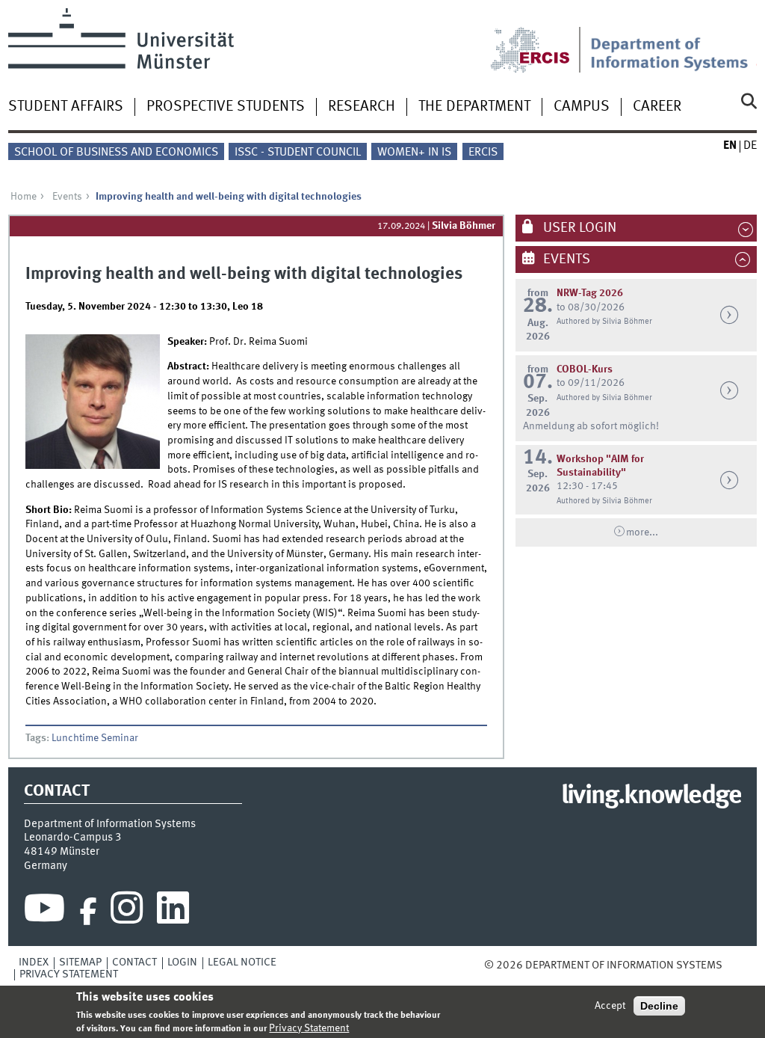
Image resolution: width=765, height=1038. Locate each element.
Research (361, 106)
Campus (582, 106)
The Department (474, 106)
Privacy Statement (68, 974)
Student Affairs (65, 106)
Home (23, 196)
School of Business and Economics (116, 153)
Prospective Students (225, 106)
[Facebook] (88, 911)
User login (578, 228)
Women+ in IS (414, 153)
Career (657, 106)
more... (642, 532)
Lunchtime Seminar (95, 738)
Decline (659, 1006)
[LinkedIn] (173, 911)
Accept (610, 1006)
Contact (134, 962)
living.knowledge (651, 796)
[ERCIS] (540, 40)
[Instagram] (127, 911)
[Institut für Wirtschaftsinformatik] (673, 40)
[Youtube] (44, 911)
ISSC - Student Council (298, 153)
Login (182, 962)
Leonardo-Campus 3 (73, 838)
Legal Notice (242, 962)
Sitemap (80, 962)
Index (34, 962)
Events (67, 196)
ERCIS (483, 153)
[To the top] (733, 965)
